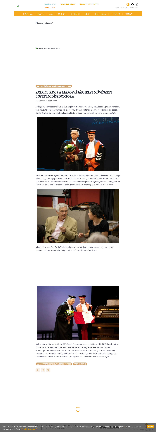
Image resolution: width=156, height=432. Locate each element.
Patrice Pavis (80, 364)
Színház (28, 14)
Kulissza (100, 14)
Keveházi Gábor (68, 4)
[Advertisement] (78, 66)
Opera (62, 14)
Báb (51, 14)
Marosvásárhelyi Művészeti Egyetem (54, 86)
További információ (29, 429)
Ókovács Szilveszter (89, 4)
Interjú (115, 14)
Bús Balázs (50, 7)
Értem (150, 426)
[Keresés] (127, 4)
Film (87, 14)
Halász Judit (50, 4)
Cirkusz (75, 14)
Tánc (41, 14)
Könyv (129, 14)
